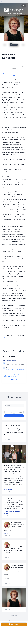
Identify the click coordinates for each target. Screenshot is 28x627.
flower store (7, 338)
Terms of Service (18, 620)
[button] (14, 454)
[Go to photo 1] (12, 461)
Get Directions (14, 379)
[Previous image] (3, 454)
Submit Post (14, 416)
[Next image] (25, 454)
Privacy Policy (10, 620)
